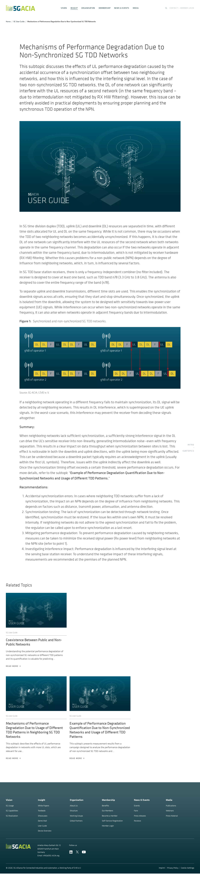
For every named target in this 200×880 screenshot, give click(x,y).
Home (8, 21)
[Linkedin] (71, 852)
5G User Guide (18, 21)
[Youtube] (84, 852)
